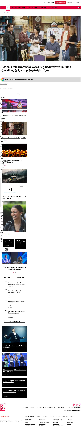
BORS (4, 12)
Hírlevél (69, 407)
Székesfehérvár (71, 2)
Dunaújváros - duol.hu (42, 419)
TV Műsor (54, 7)
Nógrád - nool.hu (55, 422)
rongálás (18, 247)
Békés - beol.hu (27, 422)
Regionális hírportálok (29, 416)
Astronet (40, 7)
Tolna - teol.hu (69, 419)
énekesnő (5, 236)
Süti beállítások (76, 407)
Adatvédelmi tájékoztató (41, 407)
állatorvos (6, 245)
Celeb (7, 12)
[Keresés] (79, 7)
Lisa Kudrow (3, 84)
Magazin (52, 416)
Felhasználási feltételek (52, 407)
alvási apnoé (10, 307)
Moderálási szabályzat (62, 407)
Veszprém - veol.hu (70, 422)
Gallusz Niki (5, 396)
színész (4, 165)
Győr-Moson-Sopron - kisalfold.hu (44, 422)
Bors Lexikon (51, 2)
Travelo (34, 7)
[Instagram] (77, 405)
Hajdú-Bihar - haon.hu (42, 424)
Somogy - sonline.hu (56, 424)
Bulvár (58, 416)
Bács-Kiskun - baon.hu (28, 419)
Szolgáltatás (65, 416)
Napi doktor (47, 7)
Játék (45, 2)
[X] (1, 108)
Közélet (38, 416)
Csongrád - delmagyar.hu (28, 425)
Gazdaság (45, 416)
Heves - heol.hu (41, 425)
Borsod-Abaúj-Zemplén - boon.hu (30, 424)
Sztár (19, 7)
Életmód (29, 7)
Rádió (72, 416)
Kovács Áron (10, 317)
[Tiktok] (74, 405)
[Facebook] (79, 405)
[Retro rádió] (58, 3)
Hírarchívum (26, 407)
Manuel (14, 272)
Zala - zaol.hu (69, 424)
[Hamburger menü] (3, 8)
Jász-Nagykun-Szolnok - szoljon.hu (58, 419)
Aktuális (14, 7)
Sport (23, 7)
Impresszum (32, 407)
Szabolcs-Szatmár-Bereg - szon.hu (58, 425)
